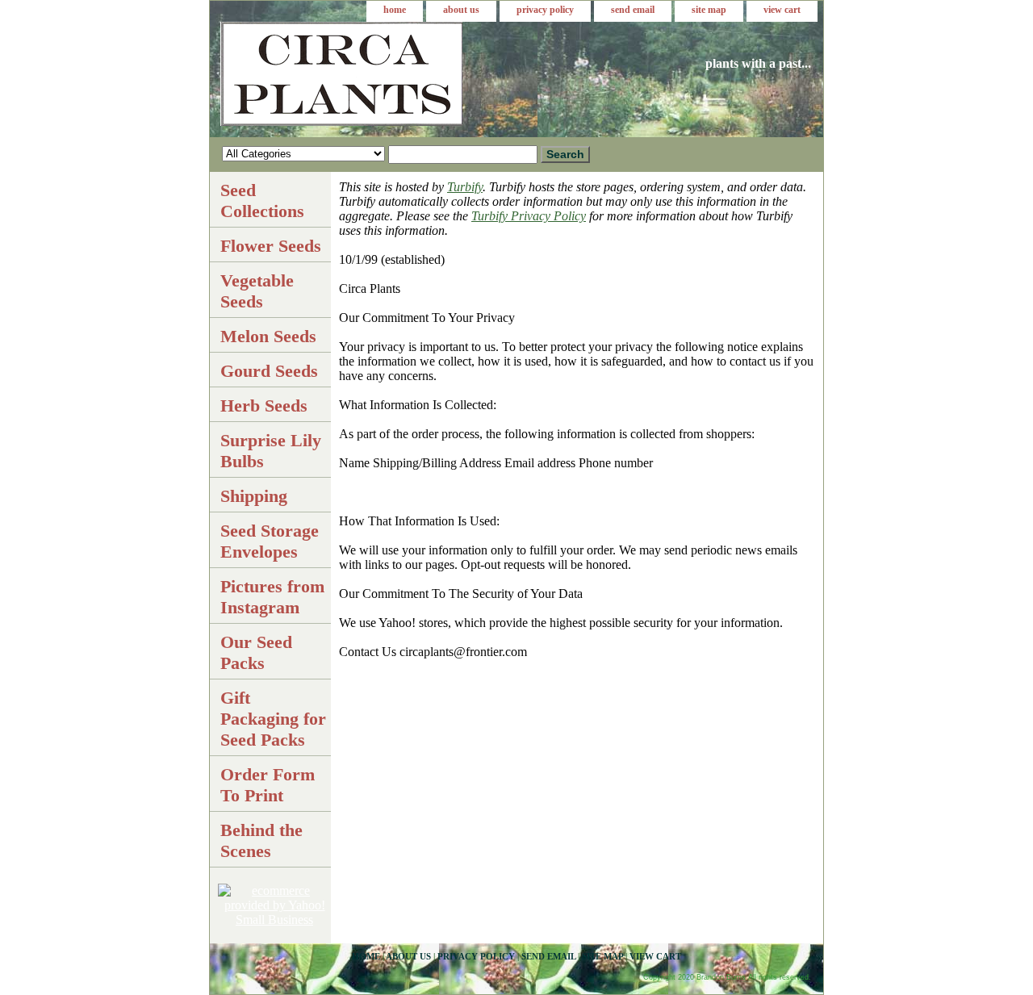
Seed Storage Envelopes (269, 541)
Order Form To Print (267, 784)
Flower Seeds (270, 246)
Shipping (253, 496)
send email (633, 9)
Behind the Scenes (261, 840)
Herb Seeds (263, 405)
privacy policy (545, 9)
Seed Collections (262, 200)
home (394, 9)
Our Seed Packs (256, 652)
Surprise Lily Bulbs (270, 450)
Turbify (465, 187)
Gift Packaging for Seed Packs (273, 719)
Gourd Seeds (269, 371)
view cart (782, 9)
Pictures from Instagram (272, 596)
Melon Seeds (268, 336)
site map (709, 9)
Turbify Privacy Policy (528, 216)
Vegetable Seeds (257, 290)
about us (461, 9)
